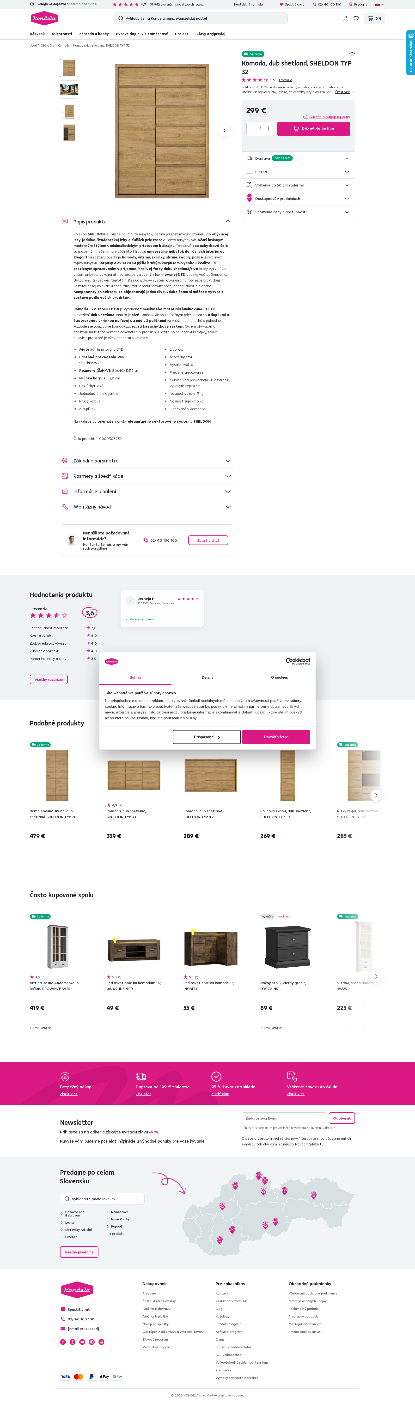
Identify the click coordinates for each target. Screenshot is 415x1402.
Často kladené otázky (159, 1301)
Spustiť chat (294, 4)
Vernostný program (157, 1347)
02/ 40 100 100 (329, 4)
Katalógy (222, 1316)
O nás (220, 1339)
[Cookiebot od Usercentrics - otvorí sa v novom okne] (289, 661)
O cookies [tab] (279, 677)
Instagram (72, 1342)
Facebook (63, 1342)
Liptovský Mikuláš (78, 1229)
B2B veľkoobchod (229, 1355)
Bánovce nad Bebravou (75, 1213)
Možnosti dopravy (156, 1308)
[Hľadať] (120, 18)
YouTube (82, 1342)
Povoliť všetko (276, 737)
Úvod (33, 45)
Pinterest (92, 1342)
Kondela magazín (228, 1324)
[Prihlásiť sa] (345, 18)
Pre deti (182, 33)
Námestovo (119, 1212)
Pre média (223, 1370)
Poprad (116, 1226)
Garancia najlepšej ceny (329, 117)
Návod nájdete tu (309, 1144)
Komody (63, 45)
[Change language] (380, 4)
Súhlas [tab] (135, 677)
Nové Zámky (120, 1219)
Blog (219, 1308)
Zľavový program (155, 1339)
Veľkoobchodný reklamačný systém (242, 1362)
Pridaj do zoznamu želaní (352, 54)
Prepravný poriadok (303, 1316)
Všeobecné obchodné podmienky (313, 1293)
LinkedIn (101, 1342)
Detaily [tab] (208, 677)
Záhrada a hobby (94, 33)
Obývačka (47, 45)
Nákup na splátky (156, 1324)
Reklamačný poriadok (304, 1308)
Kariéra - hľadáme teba (233, 1347)
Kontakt (222, 1293)
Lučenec (71, 1237)
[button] (298, 158)
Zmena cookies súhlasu (305, 1332)
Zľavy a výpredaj (211, 33)
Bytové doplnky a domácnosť (142, 33)
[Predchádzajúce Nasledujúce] (57, 775)
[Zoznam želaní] (356, 18)
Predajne (360, 4)
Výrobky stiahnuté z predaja (237, 1378)
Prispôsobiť (204, 737)
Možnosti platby (155, 1316)
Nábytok (37, 33)
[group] (162, 130)
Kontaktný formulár (249, 4)
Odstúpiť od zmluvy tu (306, 1324)
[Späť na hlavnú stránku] (44, 18)
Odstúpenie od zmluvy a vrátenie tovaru (173, 1332)
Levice (70, 1222)
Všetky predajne (79, 1252)
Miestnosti (62, 33)
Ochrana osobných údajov (308, 1301)
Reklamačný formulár (231, 1301)
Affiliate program (229, 1332)
